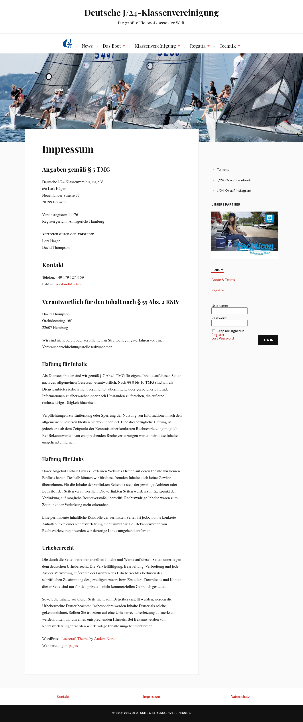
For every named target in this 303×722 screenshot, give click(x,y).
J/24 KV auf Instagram (234, 190)
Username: (219, 305)
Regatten (218, 290)
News (87, 46)
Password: (219, 318)
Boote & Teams (223, 279)
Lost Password (222, 338)
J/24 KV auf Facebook (234, 180)
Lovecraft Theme (75, 638)
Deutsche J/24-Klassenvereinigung (151, 12)
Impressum (68, 148)
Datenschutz (240, 696)
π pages (71, 645)
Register (217, 334)
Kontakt (63, 696)
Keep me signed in (230, 331)
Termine (223, 169)
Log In (267, 340)
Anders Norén (105, 638)
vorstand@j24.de (68, 283)
